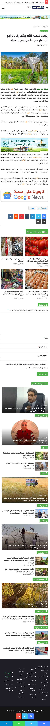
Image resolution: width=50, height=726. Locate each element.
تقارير (32, 680)
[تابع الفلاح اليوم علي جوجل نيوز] (24, 194)
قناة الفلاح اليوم (43, 677)
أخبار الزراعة (42, 689)
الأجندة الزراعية (44, 671)
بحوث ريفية (30, 684)
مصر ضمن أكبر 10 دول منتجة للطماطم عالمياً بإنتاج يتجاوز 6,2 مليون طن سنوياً (37, 260)
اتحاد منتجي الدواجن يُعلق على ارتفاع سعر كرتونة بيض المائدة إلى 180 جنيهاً (36, 293)
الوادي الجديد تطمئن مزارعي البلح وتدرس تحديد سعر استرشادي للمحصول (27, 605)
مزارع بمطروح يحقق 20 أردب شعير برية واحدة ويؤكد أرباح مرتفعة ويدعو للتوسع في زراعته (25, 499)
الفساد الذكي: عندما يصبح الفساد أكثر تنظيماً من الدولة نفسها (18, 454)
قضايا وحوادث (21, 669)
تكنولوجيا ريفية (44, 693)
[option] (25, 400)
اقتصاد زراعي (37, 26)
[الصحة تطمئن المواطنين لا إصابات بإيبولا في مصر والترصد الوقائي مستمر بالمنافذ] (41, 651)
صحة (43, 699)
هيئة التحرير (7, 680)
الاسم (46, 338)
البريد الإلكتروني (43, 346)
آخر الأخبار (41, 208)
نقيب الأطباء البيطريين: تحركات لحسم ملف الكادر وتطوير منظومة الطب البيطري (25, 409)
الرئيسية (44, 26)
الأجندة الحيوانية (44, 683)
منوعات (19, 696)
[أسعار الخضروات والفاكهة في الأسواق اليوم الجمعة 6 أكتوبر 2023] (12, 279)
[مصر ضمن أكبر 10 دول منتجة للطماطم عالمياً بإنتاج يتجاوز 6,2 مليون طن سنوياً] (36, 246)
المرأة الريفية (18, 686)
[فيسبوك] (44, 216)
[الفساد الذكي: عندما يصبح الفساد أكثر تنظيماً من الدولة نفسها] (41, 456)
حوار (32, 668)
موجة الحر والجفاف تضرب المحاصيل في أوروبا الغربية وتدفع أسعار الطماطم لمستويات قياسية (18, 617)
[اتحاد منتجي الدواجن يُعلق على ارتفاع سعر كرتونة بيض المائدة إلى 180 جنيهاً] (36, 279)
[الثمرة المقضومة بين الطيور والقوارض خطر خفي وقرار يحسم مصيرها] (41, 572)
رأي (21, 675)
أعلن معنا (7, 672)
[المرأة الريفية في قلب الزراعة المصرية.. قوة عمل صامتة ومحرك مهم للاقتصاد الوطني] (41, 635)
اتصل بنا (7, 676)
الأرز (31, 208)
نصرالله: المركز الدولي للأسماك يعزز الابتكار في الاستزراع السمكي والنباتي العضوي (18, 511)
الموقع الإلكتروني (43, 355)
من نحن (8, 684)
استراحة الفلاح (32, 695)
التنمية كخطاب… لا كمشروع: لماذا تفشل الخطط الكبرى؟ (20, 464)
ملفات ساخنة (33, 689)
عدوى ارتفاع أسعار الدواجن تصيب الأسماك (12, 259)
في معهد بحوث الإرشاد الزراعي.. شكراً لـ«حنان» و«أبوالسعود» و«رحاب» (30, 441)
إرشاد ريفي (30, 672)
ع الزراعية (19, 678)
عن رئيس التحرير (9, 689)
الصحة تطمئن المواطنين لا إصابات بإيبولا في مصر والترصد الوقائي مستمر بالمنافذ (18, 649)
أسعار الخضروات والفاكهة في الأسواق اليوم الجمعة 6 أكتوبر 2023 (13, 293)
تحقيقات (19, 682)
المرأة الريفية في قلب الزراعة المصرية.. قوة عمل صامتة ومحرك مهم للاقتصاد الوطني (19, 633)
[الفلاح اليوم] (35, 7)
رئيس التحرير (41, 666)
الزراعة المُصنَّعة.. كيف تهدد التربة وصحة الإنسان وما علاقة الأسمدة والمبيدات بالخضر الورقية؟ (19, 560)
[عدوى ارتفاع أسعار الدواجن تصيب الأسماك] (12, 246)
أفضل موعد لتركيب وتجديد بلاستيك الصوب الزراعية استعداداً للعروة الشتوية (27, 546)
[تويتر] (38, 216)
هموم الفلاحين (21, 691)
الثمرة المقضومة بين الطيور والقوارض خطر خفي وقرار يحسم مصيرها (19, 570)
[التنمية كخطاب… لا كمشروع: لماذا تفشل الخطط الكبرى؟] (41, 466)
